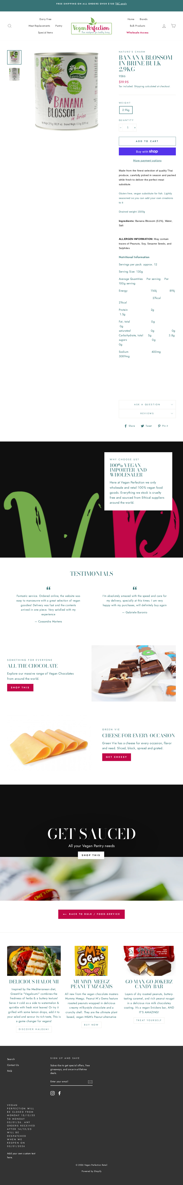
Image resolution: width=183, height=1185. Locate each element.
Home (131, 19)
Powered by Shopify (91, 1171)
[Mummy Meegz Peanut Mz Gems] (91, 961)
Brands (143, 19)
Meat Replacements (39, 26)
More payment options (147, 160)
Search (11, 1059)
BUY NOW (91, 1024)
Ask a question (147, 404)
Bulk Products (137, 26)
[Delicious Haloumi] (34, 961)
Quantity (126, 120)
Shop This (20, 687)
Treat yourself (149, 1020)
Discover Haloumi (34, 1029)
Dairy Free (45, 19)
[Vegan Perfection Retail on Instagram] (52, 1093)
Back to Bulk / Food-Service (94, 913)
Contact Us (13, 1065)
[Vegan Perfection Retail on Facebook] (59, 1093)
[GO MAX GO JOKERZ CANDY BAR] (149, 961)
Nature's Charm (132, 51)
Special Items (45, 32)
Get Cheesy (116, 757)
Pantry (58, 26)
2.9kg (126, 110)
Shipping (139, 86)
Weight (125, 102)
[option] (97, 6)
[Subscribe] (90, 1081)
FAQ (9, 1071)
